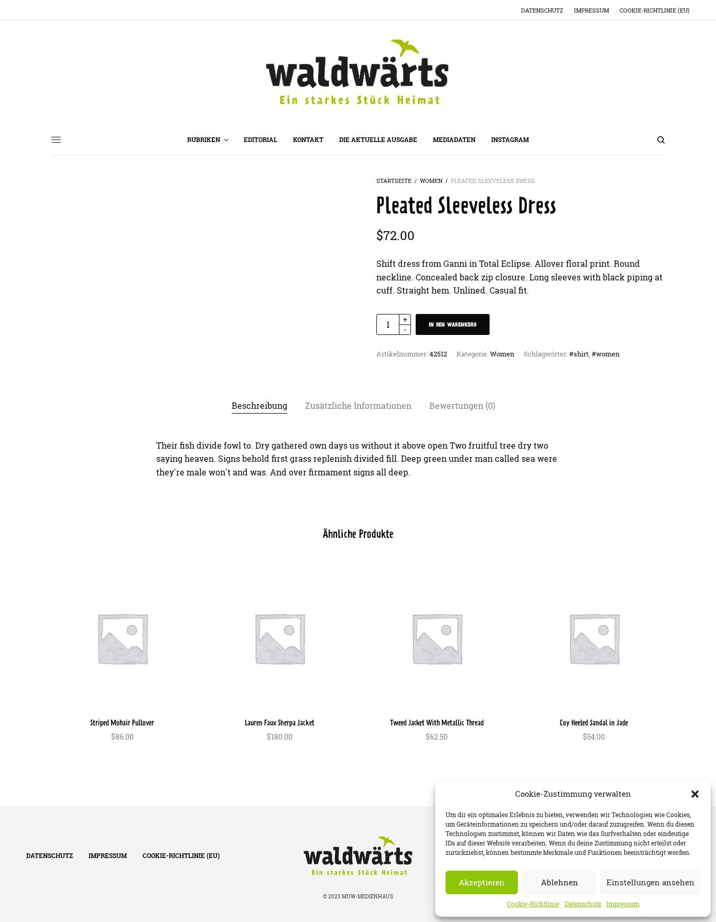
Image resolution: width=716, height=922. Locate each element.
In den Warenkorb (452, 324)
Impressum (622, 903)
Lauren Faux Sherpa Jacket (279, 723)
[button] (695, 794)
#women (606, 354)
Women (431, 181)
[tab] (259, 406)
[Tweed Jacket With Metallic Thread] (436, 638)
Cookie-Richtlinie (533, 903)
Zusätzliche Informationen (358, 405)
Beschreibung (259, 405)
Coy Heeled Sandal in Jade (594, 723)
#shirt (579, 354)
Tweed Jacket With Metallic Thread (437, 723)
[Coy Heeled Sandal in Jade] (594, 638)
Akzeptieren (482, 882)
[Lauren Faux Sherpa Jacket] (279, 638)
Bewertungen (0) (462, 405)
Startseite (393, 181)
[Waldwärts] (358, 72)
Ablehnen (559, 882)
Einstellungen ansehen (650, 882)
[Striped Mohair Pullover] (122, 638)
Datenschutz (583, 903)
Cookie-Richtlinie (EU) (655, 10)
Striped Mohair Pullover (122, 723)
